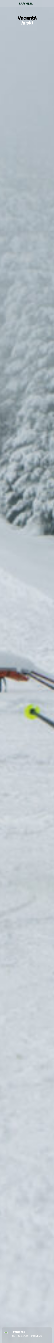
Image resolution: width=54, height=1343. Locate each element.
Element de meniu (49, 3)
